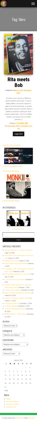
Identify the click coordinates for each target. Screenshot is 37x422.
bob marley (12, 126)
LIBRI (26, 123)
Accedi (8, 399)
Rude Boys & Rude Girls (12, 303)
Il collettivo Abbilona (11, 306)
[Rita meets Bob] (18, 54)
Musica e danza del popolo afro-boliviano (18, 293)
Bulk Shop (31, 418)
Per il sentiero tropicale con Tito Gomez (18, 274)
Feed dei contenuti (12, 402)
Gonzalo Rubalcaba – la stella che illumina (18, 250)
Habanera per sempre (12, 261)
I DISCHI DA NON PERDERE (11, 171)
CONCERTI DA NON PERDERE (12, 145)
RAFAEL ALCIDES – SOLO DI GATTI (16, 314)
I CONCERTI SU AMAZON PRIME (13, 166)
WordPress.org (11, 407)
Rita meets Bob (19, 82)
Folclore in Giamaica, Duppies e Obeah (17, 298)
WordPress (19, 418)
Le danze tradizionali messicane (15, 309)
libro (18, 126)
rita (18, 129)
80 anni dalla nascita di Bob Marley (16, 263)
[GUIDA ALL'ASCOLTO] (18, 218)
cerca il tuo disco (18, 229)
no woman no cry (26, 126)
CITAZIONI (20, 123)
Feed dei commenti (12, 404)
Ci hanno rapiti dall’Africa (13, 290)
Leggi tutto (18, 134)
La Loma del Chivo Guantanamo (15, 280)
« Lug (6, 390)
